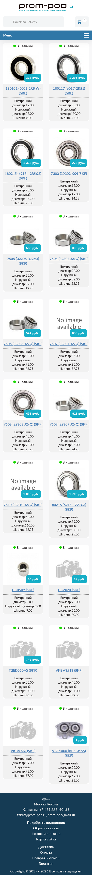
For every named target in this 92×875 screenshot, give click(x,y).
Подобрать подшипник (46, 822)
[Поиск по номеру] (59, 22)
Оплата (46, 852)
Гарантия (46, 863)
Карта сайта (46, 839)
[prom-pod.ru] (46, 7)
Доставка (46, 847)
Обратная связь (46, 828)
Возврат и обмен (46, 858)
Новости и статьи (46, 833)
